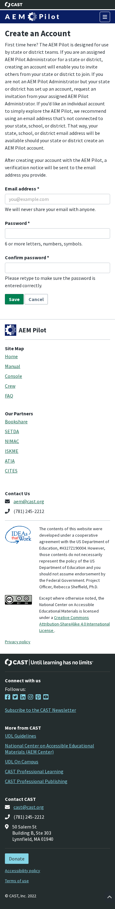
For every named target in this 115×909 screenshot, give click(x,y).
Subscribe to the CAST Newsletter (40, 710)
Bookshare (16, 421)
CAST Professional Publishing (36, 781)
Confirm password (26, 257)
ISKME (11, 451)
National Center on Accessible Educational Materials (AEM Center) (49, 748)
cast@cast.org (28, 807)
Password (16, 223)
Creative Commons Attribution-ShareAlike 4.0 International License (74, 624)
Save (14, 299)
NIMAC (12, 441)
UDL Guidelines (20, 736)
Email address (21, 189)
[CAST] (14, 4)
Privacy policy (17, 642)
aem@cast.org (28, 501)
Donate (17, 859)
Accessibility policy (22, 870)
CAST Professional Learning (34, 771)
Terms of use (17, 881)
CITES (11, 471)
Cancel (36, 299)
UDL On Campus (21, 761)
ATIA (10, 461)
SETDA (12, 431)
